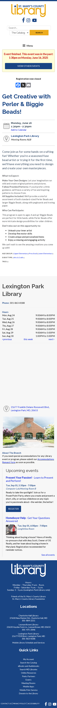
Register (13, 508)
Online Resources (28, 673)
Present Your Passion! (29, 479)
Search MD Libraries (28, 669)
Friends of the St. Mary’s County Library (28, 596)
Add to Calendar (19, 129)
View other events (28, 66)
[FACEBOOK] (46, 705)
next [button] (51, 339)
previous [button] (7, 339)
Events (28, 680)
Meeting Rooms (28, 683)
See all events (48, 554)
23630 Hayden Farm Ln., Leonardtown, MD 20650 (28, 627)
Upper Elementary (21, 253)
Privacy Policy (19, 703)
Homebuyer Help (28, 519)
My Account (28, 659)
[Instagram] (27, 20)
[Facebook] (22, 20)
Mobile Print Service (28, 690)
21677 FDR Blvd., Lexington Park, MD (28, 636)
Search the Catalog (28, 662)
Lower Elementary (45, 253)
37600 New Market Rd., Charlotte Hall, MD (28, 618)
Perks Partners (28, 676)
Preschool (33, 253)
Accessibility (33, 703)
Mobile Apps (28, 686)
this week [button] (28, 339)
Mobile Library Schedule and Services (28, 642)
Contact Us (6, 703)
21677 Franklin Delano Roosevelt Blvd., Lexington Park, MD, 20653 (30, 408)
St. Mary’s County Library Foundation (28, 599)
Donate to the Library (28, 693)
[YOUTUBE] (54, 705)
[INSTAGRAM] (49, 705)
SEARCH (39, 32)
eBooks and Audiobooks (28, 666)
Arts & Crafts (19, 257)
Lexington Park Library (25, 136)
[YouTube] (33, 20)
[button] (24, 45)
